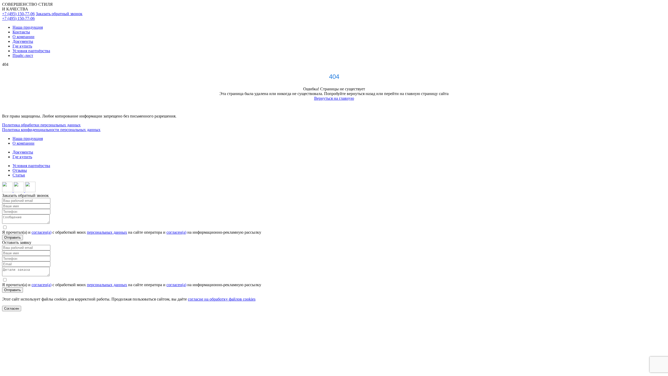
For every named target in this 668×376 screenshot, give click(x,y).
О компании (23, 36)
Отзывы (20, 170)
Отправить (12, 237)
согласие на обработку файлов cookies (221, 299)
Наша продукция (28, 27)
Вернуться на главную (334, 98)
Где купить (22, 46)
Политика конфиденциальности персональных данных (51, 129)
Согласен (11, 308)
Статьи (19, 175)
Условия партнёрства (31, 51)
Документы (23, 41)
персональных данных (107, 232)
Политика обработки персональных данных (41, 125)
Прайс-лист (23, 55)
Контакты (21, 32)
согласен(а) (41, 232)
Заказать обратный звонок (59, 13)
